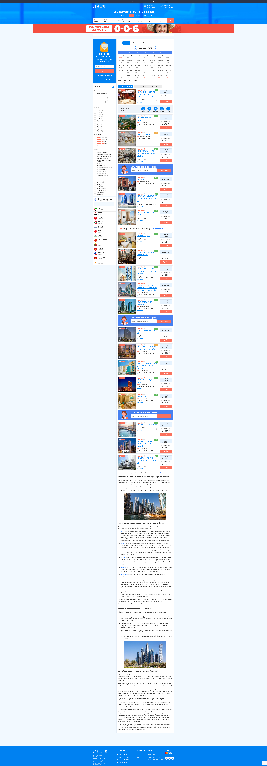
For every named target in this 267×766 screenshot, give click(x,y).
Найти (170, 21)
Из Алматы (126, 43)
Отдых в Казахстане (133, 1)
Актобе (120, 757)
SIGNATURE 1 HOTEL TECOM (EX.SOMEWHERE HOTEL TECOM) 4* (147, 460)
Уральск (127, 759)
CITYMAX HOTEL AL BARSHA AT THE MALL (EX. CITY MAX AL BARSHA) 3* (146, 443)
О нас (141, 1)
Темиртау (127, 757)
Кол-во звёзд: (151, 19)
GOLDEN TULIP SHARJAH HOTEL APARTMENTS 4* (147, 253)
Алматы (120, 753)
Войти (170, 1)
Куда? (105, 19)
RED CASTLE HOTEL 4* (144, 179)
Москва (120, 756)
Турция (138, 753)
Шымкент (121, 762)
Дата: (123, 19)
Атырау (127, 753)
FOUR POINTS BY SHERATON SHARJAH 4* (145, 303)
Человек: (160, 19)
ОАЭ (115, 15)
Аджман (122, 581)
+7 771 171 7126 (151, 7)
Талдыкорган (128, 756)
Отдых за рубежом (122, 1)
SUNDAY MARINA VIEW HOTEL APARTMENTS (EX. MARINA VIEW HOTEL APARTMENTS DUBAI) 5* (147, 287)
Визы (144, 15)
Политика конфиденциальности (156, 753)
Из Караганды (157, 43)
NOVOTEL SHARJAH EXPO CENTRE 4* (147, 331)
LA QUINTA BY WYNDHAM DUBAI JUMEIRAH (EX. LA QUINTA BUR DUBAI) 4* (147, 365)
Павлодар (128, 762)
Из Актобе (142, 43)
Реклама (151, 756)
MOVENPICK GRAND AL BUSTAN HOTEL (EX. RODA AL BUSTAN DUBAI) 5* (146, 153)
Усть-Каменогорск (129, 760)
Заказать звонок (164, 170)
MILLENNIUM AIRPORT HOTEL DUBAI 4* (146, 119)
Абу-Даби (123, 543)
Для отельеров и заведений (155, 757)
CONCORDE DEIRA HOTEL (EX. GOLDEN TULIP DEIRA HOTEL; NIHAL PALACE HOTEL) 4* (146, 94)
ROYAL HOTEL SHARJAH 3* (145, 134)
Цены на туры (104, 1)
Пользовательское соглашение (156, 759)
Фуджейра (123, 567)
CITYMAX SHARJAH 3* (143, 236)
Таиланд (138, 757)
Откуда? (95, 19)
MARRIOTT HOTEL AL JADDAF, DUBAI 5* (146, 381)
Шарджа (123, 557)
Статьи (150, 15)
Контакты (148, 1)
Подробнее (165, 101)
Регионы (138, 15)
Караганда (121, 760)
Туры (131, 15)
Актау (120, 759)
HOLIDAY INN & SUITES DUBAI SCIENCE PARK (146, 213)
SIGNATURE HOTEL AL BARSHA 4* (147, 425)
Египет (138, 754)
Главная (95, 35)
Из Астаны (134, 43)
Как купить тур (152, 754)
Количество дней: (139, 19)
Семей (127, 754)
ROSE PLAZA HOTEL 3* (144, 396)
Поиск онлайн (112, 1)
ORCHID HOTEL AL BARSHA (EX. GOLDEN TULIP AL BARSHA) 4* (146, 348)
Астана (120, 754)
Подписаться (104, 71)
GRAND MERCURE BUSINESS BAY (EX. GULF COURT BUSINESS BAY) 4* (147, 198)
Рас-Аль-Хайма (124, 574)
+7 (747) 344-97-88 (157, 228)
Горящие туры (96, 1)
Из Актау (149, 43)
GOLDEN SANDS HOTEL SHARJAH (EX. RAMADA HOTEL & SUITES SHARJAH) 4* (147, 271)
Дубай (122, 531)
